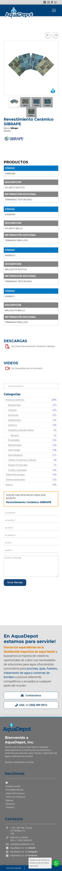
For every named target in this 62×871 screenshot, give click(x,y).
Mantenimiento (15, 445)
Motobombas (14, 405)
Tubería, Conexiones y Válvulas (22, 460)
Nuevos (9, 484)
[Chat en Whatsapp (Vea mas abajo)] (55, 2)
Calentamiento (14, 420)
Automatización (15, 455)
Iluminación (13, 415)
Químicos (12, 425)
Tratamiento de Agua (15, 474)
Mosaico (15, 435)
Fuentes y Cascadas (17, 470)
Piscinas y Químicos (15, 400)
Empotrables (14, 440)
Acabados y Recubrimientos (21, 430)
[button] (53, 10)
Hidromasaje (14, 450)
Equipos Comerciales (18, 465)
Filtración (12, 410)
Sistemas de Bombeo (15, 479)
